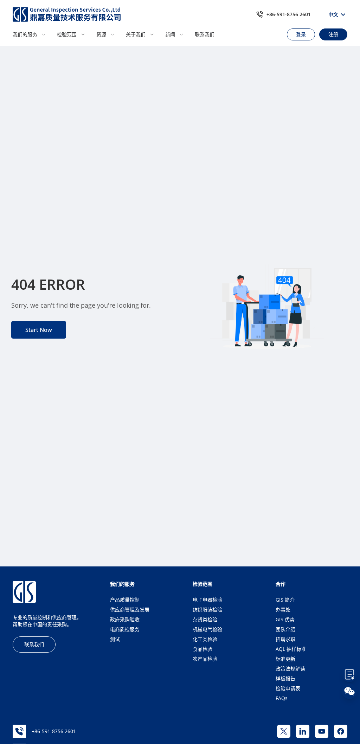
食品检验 (202, 649)
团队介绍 (285, 629)
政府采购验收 (125, 619)
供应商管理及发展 (129, 609)
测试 (115, 639)
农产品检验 (205, 658)
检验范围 (67, 34)
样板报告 (285, 678)
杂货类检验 (205, 619)
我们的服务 (25, 34)
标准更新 (285, 658)
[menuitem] (33, 34)
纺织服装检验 (207, 609)
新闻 (170, 34)
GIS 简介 (285, 599)
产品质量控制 (125, 599)
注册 (333, 34)
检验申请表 (288, 688)
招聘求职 (285, 639)
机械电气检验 (207, 629)
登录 (301, 34)
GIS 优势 (285, 619)
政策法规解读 (290, 668)
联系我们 (204, 34)
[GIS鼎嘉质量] (67, 14)
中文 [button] (333, 14)
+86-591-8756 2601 (288, 14)
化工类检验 (205, 639)
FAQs (282, 698)
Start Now (38, 330)
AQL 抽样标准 (291, 649)
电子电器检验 (207, 599)
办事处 (283, 609)
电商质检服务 (125, 629)
